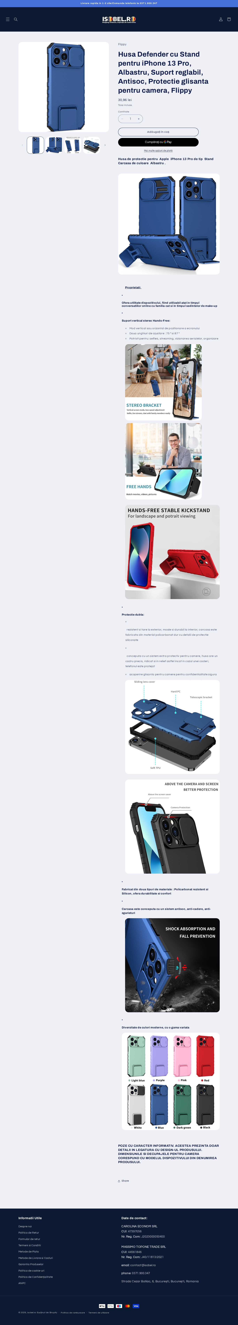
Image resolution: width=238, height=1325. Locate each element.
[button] (8, 19)
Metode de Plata (28, 1251)
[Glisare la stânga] (22, 145)
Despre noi (25, 1226)
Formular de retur (29, 1239)
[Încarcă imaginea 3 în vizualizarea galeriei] (72, 145)
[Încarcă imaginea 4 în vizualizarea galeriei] (91, 145)
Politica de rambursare (73, 1313)
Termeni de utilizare (99, 1313)
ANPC (22, 1283)
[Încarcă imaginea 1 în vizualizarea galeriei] (35, 145)
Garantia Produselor (31, 1264)
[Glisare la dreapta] (105, 145)
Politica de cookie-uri (31, 1270)
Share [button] (125, 1181)
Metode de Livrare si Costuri (35, 1258)
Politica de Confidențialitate (35, 1277)
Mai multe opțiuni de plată (158, 151)
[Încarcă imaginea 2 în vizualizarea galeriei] (54, 145)
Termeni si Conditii (29, 1245)
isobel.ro (31, 1313)
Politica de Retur (28, 1232)
